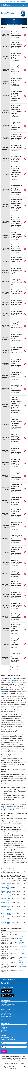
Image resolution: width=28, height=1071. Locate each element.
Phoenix (3, 922)
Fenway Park (9, 895)
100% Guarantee (5, 1005)
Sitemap (3, 1032)
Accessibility (4, 1030)
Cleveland (4, 887)
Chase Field (8, 923)
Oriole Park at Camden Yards (9, 908)
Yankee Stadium (9, 913)
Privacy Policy (4, 1027)
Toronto (3, 883)
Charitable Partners (6, 1013)
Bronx (2, 913)
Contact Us (4, 1002)
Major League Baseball (14, 680)
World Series (12, 820)
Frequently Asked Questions (8, 1004)
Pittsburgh (4, 902)
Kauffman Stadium (6, 808)
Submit (4, 1051)
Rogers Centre (9, 884)
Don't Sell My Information (7, 1028)
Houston (3, 898)
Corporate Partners (6, 1011)
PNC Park (8, 903)
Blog (2, 1019)
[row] (14, 35)
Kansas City (3, 891)
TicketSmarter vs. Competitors (8, 1015)
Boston (3, 895)
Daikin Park (8, 899)
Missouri (3, 691)
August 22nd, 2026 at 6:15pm (14, 806)
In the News (4, 1018)
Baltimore (3, 906)
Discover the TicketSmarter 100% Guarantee (14, 1)
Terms (2, 1025)
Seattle (3, 917)
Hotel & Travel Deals (6, 1016)
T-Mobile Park (8, 918)
